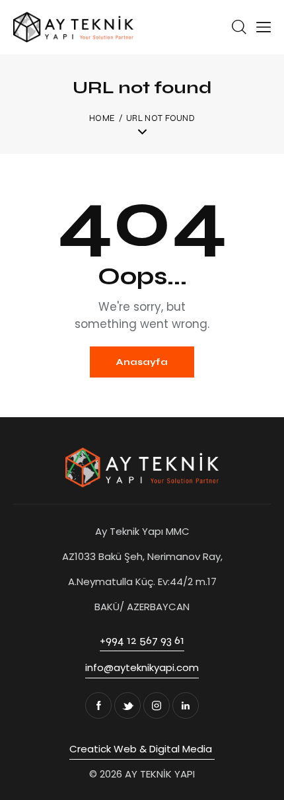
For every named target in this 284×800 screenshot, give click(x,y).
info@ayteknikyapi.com (142, 667)
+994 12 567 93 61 (142, 640)
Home (102, 118)
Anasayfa (142, 362)
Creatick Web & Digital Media (142, 749)
